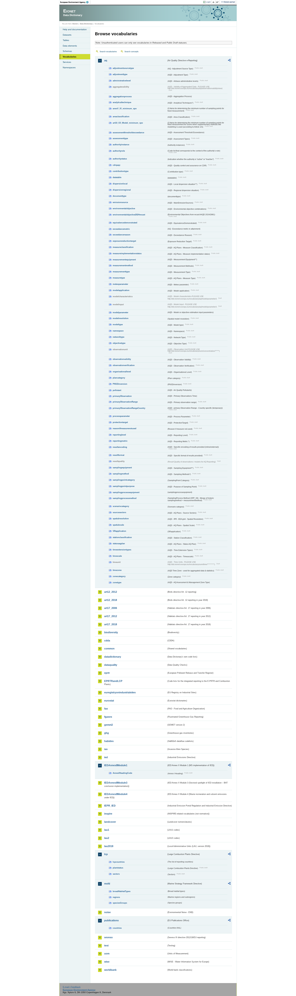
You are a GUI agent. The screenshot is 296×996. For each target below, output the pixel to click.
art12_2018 (110, 600)
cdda (107, 640)
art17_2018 (110, 624)
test (106, 945)
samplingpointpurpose (123, 486)
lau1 (106, 830)
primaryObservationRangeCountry (129, 408)
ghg (106, 733)
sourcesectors (119, 512)
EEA (75, 2)
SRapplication (119, 531)
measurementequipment (124, 259)
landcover (110, 822)
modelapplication (121, 290)
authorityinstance (121, 144)
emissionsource (120, 202)
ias (106, 749)
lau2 (106, 838)
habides (109, 741)
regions (116, 897)
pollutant (117, 390)
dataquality (110, 665)
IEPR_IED (110, 805)
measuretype (119, 278)
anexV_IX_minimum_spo (125, 108)
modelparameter (120, 312)
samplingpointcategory (124, 480)
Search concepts (131, 52)
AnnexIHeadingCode (122, 773)
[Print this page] (214, 2)
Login (208, 2)
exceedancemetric (121, 229)
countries (117, 928)
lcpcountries (119, 862)
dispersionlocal (120, 184)
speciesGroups (120, 903)
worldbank (110, 970)
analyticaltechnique (122, 102)
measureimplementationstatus (127, 253)
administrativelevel (122, 80)
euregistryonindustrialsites (120, 692)
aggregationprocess (122, 96)
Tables (66, 40)
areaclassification (121, 116)
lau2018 (108, 846)
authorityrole (119, 151)
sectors (116, 874)
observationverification (124, 365)
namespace (118, 331)
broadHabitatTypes (121, 891)
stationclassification (122, 537)
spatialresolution (121, 518)
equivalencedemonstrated (125, 223)
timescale (117, 556)
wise (106, 961)
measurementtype (121, 271)
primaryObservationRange (125, 402)
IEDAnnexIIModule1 (115, 765)
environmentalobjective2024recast (129, 214)
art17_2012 (110, 616)
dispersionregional (122, 190)
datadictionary (112, 656)
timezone (117, 570)
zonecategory (119, 576)
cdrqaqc (116, 165)
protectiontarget (120, 422)
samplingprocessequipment (126, 492)
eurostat (109, 700)
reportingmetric (120, 441)
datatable (117, 177)
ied (106, 757)
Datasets (67, 35)
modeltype (118, 324)
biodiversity (111, 632)
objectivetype (119, 343)
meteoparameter (120, 284)
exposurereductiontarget (124, 241)
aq (105, 60)
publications (111, 920)
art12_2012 (110, 592)
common (109, 648)
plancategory (119, 378)
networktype (118, 337)
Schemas (67, 51)
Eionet (75, 24)
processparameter (121, 416)
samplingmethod (121, 474)
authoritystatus (120, 159)
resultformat (118, 455)
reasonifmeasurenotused (124, 428)
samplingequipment (122, 467)
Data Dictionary (86, 24)
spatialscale (118, 525)
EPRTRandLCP (113, 681)
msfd (107, 883)
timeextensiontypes (122, 550)
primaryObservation (122, 396)
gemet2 (108, 725)
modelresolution (120, 318)
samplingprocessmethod (124, 498)
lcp (106, 854)
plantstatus (118, 868)
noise (107, 912)
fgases (108, 716)
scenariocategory (121, 506)
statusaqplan (119, 543)
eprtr (107, 673)
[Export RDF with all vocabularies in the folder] (229, 61)
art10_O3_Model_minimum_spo (128, 123)
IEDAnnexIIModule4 (115, 794)
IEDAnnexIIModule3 (115, 782)
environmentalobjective (124, 208)
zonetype (117, 582)
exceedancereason (121, 235)
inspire (108, 813)
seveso (108, 937)
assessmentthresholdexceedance (128, 132)
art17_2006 (110, 608)
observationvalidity (122, 359)
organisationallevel (122, 371)
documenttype (119, 196)
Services (67, 62)
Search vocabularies (108, 52)
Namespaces (69, 67)
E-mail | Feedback (71, 987)
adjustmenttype (120, 74)
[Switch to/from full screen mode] (218, 2)
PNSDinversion (120, 384)
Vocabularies (69, 56)
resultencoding (120, 447)
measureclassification (123, 247)
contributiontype (120, 171)
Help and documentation (75, 29)
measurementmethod (123, 265)
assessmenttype (120, 138)
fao (106, 708)
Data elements (70, 46)
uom (106, 953)
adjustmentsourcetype (123, 68)
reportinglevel (119, 435)
